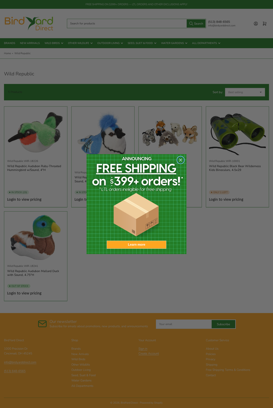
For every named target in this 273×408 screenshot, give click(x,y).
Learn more (136, 244)
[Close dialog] (180, 160)
